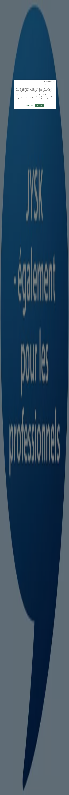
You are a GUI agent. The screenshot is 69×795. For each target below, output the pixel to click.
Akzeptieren (39, 105)
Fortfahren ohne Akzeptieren (49, 81)
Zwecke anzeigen (29, 105)
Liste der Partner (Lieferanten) (22, 101)
